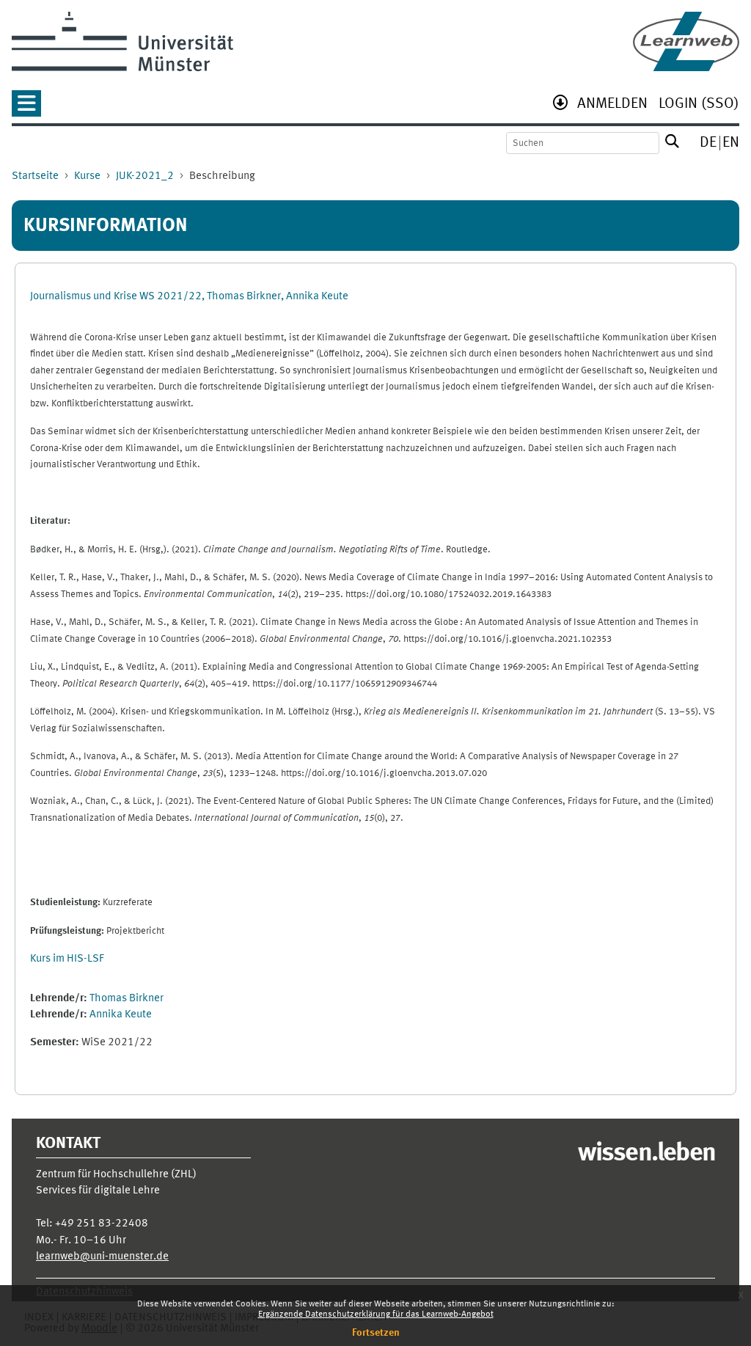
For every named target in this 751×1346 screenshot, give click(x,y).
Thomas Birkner (126, 998)
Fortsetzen (376, 1333)
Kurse (87, 176)
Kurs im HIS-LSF (67, 959)
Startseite (35, 176)
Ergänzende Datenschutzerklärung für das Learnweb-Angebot (376, 1314)
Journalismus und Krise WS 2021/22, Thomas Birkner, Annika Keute (189, 296)
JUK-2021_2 (145, 176)
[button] (26, 108)
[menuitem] (612, 105)
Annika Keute (120, 1014)
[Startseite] (686, 41)
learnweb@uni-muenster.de (102, 1256)
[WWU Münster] (122, 41)
